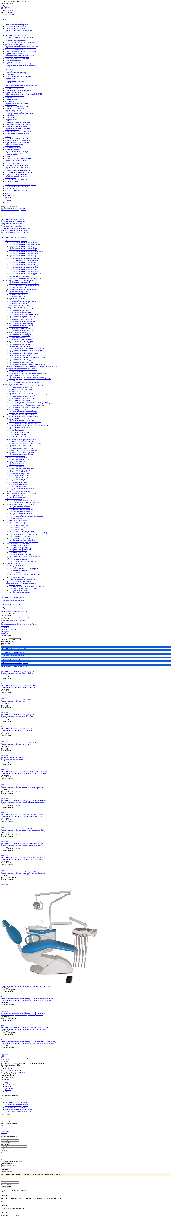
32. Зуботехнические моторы (14, 87)
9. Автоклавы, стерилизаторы (15, 49)
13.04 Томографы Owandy (17, 527)
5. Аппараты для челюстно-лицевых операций (20, 42)
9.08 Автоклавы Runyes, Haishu (19, 470)
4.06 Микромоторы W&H (17, 318)
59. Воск (8, 137)
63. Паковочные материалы (14, 144)
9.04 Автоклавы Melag (16, 463)
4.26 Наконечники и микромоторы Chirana (23, 354)
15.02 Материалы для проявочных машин (23, 561)
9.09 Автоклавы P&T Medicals (19, 472)
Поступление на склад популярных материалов (17, 617)
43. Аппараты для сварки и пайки (16, 106)
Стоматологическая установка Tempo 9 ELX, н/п (17, 673)
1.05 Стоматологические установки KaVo (23, 250)
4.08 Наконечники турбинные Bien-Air (22, 321)
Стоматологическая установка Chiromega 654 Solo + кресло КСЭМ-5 (24, 1029)
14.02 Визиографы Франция (18, 547)
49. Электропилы (11, 117)
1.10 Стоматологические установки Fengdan (24, 259)
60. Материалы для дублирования (16, 138)
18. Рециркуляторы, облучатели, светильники (20, 66)
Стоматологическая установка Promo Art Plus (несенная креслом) (23, 831)
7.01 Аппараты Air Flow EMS (19, 418)
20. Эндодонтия (10, 71)
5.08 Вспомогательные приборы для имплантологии (26, 382)
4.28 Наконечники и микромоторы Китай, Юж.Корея (27, 357)
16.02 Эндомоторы (15, 567)
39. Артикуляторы (11, 99)
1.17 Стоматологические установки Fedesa (23, 271)
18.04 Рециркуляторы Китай (18, 590)
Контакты (8, 201)
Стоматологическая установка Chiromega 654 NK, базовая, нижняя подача (26, 986)
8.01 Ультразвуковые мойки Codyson (21, 441)
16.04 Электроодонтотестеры (19, 570)
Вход (2, 14)
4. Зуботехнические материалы (15, 28)
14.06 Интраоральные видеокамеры (21, 554)
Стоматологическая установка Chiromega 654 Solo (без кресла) (22, 1015)
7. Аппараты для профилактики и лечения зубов (21, 46)
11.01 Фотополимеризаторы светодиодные (23, 500)
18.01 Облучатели (15, 585)
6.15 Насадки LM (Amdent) (18, 409)
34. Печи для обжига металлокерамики (18, 90)
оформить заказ (23, 1192)
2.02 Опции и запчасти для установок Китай (24, 284)
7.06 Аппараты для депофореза (19, 427)
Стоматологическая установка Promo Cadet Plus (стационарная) (22, 859)
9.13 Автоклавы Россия (17, 479)
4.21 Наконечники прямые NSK (19, 345)
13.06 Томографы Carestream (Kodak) (21, 531)
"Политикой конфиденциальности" (97, 1123)
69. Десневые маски (11, 155)
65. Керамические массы (13, 147)
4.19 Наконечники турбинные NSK (21, 341)
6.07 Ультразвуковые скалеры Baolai (21, 397)
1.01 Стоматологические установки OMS (23, 242)
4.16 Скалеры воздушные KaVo (19, 336)
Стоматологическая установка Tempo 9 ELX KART (18, 687)
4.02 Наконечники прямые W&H (20, 311)
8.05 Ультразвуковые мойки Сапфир (21, 448)
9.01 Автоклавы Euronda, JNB (19, 457)
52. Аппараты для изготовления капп (17, 123)
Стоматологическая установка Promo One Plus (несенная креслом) (23, 773)
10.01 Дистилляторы (16, 495)
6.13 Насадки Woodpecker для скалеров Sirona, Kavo (26, 405)
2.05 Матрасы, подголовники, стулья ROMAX (24, 289)
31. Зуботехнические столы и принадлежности (21, 85)
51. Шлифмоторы (11, 121)
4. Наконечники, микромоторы (15, 41)
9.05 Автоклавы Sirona (16, 465)
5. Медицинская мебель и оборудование (18, 30)
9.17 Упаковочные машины (18, 486)
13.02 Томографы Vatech (17, 524)
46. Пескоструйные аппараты (15, 112)
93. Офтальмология (11, 181)
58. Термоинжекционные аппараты (17, 133)
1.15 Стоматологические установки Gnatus (23, 268)
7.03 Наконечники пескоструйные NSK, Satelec (25, 422)
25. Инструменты (11, 80)
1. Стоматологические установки (16, 35)
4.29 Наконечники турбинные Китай (21, 359)
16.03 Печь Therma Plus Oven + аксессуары (23, 569)
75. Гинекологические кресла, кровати (18, 167)
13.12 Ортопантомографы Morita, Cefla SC (23, 540)
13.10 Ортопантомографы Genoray (20, 538)
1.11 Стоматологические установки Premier (23, 260)
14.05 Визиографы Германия (18, 552)
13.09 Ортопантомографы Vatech (20, 536)
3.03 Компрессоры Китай (17, 296)
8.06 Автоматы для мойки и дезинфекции (23, 450)
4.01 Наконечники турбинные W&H (21, 309)
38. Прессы (8, 97)
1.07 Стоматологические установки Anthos (23, 253)
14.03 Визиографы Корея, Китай (20, 549)
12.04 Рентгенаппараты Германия (20, 511)
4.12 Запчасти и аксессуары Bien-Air (21, 328)
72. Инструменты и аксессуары (15, 160)
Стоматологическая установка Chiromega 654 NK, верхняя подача (23, 874)
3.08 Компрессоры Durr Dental (19, 305)
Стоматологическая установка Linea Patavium (16, 730)
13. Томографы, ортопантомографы (17, 57)
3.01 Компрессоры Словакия (18, 293)
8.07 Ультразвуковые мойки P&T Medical (22, 452)
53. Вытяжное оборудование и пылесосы (19, 124)
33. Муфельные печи (12, 88)
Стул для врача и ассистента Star (12, 759)
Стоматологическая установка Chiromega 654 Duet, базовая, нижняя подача (26, 1000)
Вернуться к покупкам (10, 1192)
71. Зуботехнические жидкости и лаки (18, 158)
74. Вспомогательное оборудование (17, 165)
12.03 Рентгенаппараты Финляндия (21, 509)
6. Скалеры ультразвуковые (14, 44)
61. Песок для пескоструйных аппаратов (18, 140)
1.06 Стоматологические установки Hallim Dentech (26, 251)
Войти (3, 1135)
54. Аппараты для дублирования (16, 126)
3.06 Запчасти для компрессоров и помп (22, 302)
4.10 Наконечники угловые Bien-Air (21, 325)
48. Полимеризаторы (12, 115)
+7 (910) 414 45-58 (7, 10)
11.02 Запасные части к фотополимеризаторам (24, 502)
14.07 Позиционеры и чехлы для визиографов (24, 556)
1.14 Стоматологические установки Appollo (24, 266)
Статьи (7, 202)
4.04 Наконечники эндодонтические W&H (23, 314)
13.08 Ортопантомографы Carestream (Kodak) (24, 534)
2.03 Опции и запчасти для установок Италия (24, 285)
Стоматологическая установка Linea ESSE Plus (17, 716)
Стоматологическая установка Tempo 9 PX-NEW (17, 745)
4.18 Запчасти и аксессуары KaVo (20, 339)
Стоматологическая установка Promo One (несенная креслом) (22, 788)
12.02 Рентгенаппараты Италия (19, 508)
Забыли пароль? (5, 1131)
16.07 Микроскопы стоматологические (22, 576)
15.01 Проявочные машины (18, 560)
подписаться (5, 1059)
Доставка (8, 197)
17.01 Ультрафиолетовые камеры (20, 581)
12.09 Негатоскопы (15, 518)
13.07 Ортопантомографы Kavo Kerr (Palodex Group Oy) (28, 533)
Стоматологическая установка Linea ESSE (15, 702)
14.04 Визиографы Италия (18, 551)
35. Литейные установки (13, 92)
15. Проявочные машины (13, 60)
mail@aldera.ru (5, 7)
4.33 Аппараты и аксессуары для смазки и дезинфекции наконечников (33, 366)
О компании (9, 199)
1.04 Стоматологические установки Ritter (23, 248)
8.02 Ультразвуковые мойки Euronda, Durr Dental (25, 443)
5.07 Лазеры (13, 380)
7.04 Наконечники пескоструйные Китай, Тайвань (26, 423)
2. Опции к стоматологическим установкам (19, 37)
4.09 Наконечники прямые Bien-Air (21, 323)
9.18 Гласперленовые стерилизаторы (21, 488)
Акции (7, 193)
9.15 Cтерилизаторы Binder (18, 483)
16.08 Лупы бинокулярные (18, 577)
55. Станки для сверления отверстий (17, 128)
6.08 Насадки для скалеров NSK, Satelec (22, 398)
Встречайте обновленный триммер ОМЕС (15, 620)
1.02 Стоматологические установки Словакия (24, 244)
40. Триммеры (9, 101)
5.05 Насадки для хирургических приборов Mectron (26, 377)
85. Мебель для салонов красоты (16, 190)
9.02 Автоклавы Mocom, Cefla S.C (20, 459)
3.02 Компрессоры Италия (18, 294)
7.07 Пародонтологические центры (21, 429)
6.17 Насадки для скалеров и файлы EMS (23, 413)
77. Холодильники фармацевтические (17, 170)
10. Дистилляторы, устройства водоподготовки (21, 51)
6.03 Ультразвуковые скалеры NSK (20, 389)
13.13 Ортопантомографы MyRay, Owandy (23, 542)
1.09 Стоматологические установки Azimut (23, 257)
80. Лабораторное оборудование (16, 176)
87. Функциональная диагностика (16, 179)
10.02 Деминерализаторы (17, 497)
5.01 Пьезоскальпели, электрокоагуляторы (23, 370)
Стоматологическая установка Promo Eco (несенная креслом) (21, 816)
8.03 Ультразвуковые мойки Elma (20, 445)
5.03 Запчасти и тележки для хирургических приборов (27, 373)
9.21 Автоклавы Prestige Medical (19, 491)
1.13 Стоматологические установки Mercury (24, 264)
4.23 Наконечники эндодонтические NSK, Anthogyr (26, 348)
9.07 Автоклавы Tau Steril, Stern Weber (22, 468)
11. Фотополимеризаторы (13, 53)
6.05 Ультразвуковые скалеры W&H (21, 393)
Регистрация (9, 14)
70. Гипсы (8, 156)
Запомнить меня (7, 1130)
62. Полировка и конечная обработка (17, 142)
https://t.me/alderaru (18, 1070)
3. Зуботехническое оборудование (16, 26)
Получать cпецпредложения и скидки (12, 1161)
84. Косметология (11, 188)
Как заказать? (9, 195)
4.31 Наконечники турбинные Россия (21, 362)
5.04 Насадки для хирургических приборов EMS (25, 375)
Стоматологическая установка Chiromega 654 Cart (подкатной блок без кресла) (27, 1043)
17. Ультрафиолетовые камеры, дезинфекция (20, 64)
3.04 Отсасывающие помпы (18, 298)
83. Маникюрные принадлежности (16, 186)
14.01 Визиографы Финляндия (19, 545)
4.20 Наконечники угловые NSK (20, 343)
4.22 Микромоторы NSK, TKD (19, 346)
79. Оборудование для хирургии (16, 174)
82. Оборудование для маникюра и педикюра (20, 185)
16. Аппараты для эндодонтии (15, 62)
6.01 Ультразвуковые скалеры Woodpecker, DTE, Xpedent (28, 386)
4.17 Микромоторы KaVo (17, 337)
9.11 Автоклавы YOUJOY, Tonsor (20, 475)
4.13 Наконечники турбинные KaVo (21, 330)
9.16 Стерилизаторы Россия (18, 484)
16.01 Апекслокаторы (16, 565)
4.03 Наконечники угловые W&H (20, 312)
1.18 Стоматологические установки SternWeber (25, 273)
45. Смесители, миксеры (13, 110)
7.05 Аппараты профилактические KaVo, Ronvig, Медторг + (29, 425)
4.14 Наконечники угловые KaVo (20, 332)
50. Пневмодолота (11, 119)
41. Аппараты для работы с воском (16, 103)
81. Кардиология (10, 178)
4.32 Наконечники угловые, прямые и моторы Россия (27, 364)
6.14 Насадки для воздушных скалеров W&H (24, 407)
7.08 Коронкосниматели (17, 431)
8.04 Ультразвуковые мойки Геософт (21, 447)
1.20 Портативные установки (19, 277)
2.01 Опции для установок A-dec (20, 282)
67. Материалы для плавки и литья (16, 151)
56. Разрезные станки (12, 130)
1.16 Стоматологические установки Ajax (22, 269)
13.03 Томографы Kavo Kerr (18, 526)
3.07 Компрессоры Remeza (18, 303)
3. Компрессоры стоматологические (17, 39)
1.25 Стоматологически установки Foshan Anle (25, 278)
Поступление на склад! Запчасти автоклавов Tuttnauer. (19, 624)
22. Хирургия (9, 74)
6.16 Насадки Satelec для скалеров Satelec (23, 411)
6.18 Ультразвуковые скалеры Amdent (21, 414)
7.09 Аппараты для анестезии (19, 432)
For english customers (7, 1121)
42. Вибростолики (11, 105)
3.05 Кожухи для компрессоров (19, 300)
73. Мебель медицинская (13, 163)
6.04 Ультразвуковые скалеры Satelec (21, 391)
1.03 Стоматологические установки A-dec (23, 246)
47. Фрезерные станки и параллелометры (19, 114)
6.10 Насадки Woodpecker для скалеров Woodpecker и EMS (29, 402)
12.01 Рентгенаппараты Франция (20, 506)
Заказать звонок (6, 1186)
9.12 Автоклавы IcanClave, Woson (20, 477)
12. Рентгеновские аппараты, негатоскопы (19, 55)
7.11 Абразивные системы (17, 436)
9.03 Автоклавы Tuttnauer (17, 461)
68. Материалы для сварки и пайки (17, 153)
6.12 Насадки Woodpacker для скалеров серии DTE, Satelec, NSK (31, 404)
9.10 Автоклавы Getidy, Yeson (19, 474)
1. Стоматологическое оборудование (17, 23)
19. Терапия (9, 69)
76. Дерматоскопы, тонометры (15, 169)
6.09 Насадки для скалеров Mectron (21, 400)
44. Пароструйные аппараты (14, 108)
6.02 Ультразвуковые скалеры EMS (20, 388)
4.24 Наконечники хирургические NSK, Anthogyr (25, 350)
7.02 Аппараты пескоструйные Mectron (22, 420)
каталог (3, 19)
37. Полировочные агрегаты (14, 96)
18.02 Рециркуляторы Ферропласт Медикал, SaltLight (27, 586)
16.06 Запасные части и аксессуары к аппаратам (25, 574)
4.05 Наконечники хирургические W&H (22, 316)
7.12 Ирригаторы (14, 438)
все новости (5, 626)
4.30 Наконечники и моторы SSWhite (21, 361)
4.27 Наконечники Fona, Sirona (19, 355)
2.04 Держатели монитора (17, 287)
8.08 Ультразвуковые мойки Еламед (21, 454)
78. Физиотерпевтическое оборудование (18, 172)
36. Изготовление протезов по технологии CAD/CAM (23, 94)
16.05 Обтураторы (15, 572)
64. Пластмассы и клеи (12, 146)
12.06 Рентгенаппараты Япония (19, 515)
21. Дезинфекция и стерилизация (16, 73)
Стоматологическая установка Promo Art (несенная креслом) (21, 845)
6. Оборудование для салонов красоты (18, 32)
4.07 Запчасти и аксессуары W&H (20, 320)
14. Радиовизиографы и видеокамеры (17, 58)
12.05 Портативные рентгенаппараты (21, 513)
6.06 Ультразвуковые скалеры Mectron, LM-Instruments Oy (28, 395)
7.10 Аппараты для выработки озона (21, 434)
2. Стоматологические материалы (16, 25)
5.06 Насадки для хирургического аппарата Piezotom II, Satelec (30, 379)
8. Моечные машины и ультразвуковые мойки (20, 48)
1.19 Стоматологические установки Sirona (23, 275)
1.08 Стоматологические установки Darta (23, 255)
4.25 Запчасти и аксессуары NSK (20, 352)
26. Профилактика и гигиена (14, 82)
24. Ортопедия (10, 78)
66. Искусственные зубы (13, 149)
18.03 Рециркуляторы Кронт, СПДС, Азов (23, 588)
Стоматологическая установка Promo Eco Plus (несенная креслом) (23, 802)
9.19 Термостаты (14, 490)
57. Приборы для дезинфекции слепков (18, 131)
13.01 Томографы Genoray (17, 522)
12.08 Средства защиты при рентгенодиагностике (26, 517)
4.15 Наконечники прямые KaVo (20, 334)
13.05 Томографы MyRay (17, 529)
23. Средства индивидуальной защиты (18, 76)
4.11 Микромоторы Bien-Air (18, 327)
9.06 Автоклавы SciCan (17, 466)
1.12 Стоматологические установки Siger (23, 262)
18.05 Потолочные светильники (19, 592)
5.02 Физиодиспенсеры (17, 371)
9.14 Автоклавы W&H (16, 481)
